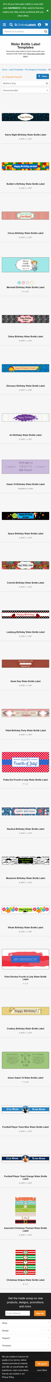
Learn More (42, 1370)
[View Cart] (46, 24)
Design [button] (5, 1330)
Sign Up (40, 1313)
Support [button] (6, 1338)
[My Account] (39, 24)
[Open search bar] (11, 24)
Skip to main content (10, 13)
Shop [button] (4, 1323)
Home (4, 69)
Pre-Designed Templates (35, 69)
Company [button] (6, 1345)
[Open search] (45, 31)
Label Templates (16, 69)
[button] (4, 24)
